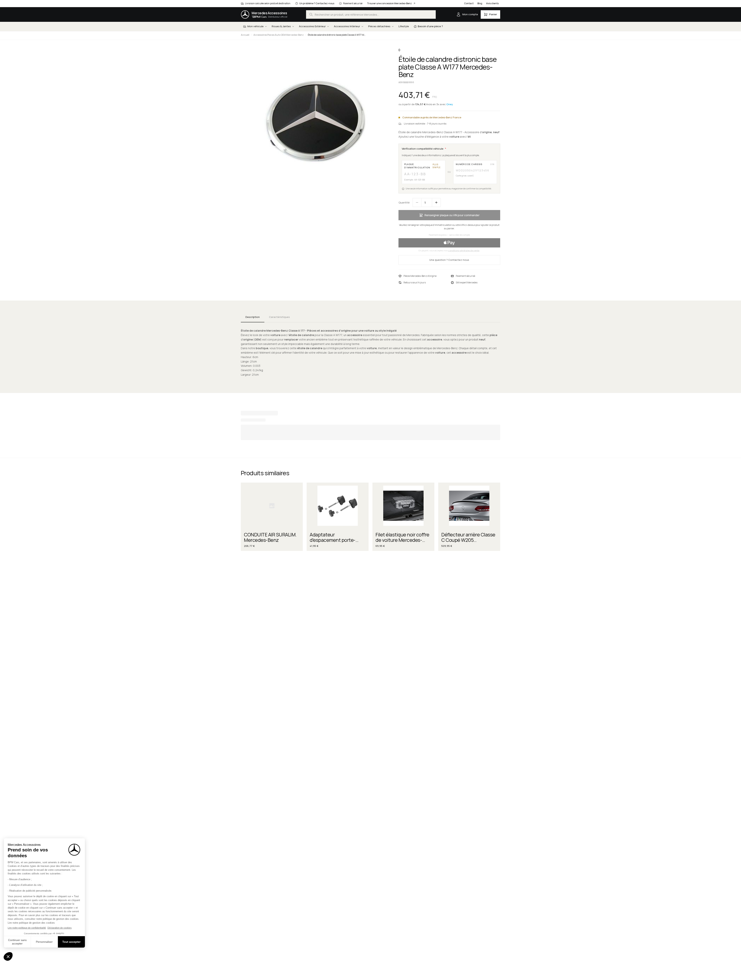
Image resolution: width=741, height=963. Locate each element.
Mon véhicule (255, 26)
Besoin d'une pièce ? (430, 26)
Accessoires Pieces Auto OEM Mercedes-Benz (278, 34)
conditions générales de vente (463, 250)
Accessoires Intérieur (347, 26)
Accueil (245, 34)
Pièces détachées (379, 26)
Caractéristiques (279, 317)
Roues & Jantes (281, 26)
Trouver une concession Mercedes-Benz (389, 3)
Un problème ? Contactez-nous (316, 3)
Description (252, 317)
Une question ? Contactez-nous (449, 260)
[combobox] (371, 14)
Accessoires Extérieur (312, 26)
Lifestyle (403, 26)
